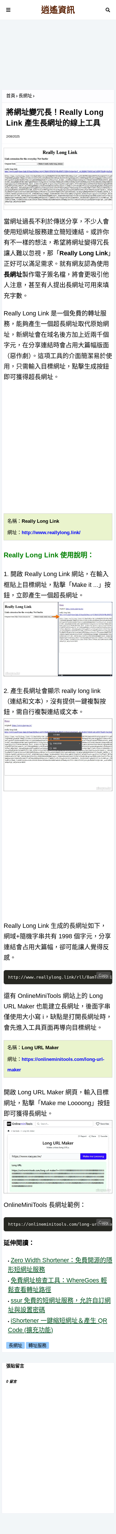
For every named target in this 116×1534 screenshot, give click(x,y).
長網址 (25, 95)
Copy (103, 975)
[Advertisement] (58, 56)
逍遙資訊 (58, 9)
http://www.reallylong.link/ (51, 532)
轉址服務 (37, 1345)
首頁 (10, 95)
